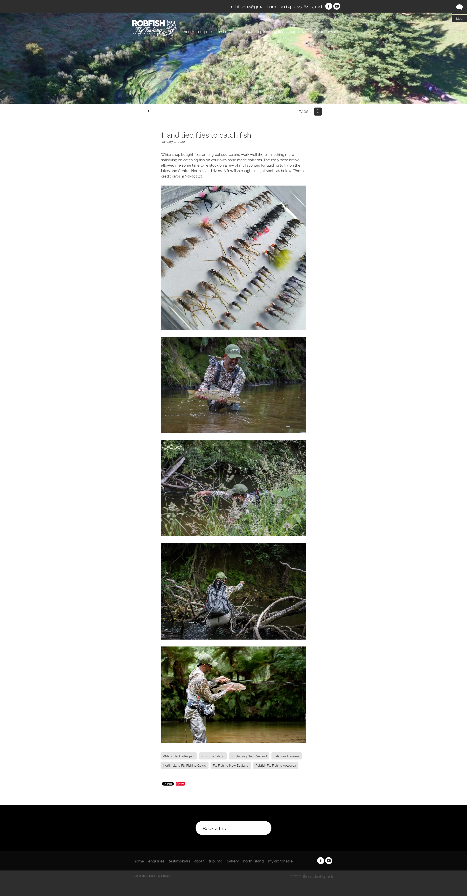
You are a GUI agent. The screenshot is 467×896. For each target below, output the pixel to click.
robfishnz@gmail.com (253, 6)
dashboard (163, 875)
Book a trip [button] (214, 828)
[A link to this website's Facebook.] (328, 6)
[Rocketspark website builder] (311, 877)
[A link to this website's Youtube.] (336, 6)
